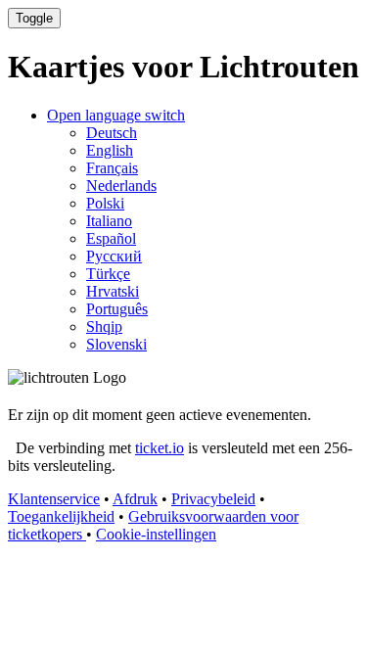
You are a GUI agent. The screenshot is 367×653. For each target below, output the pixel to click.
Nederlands (121, 185)
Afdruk (135, 498)
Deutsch (111, 132)
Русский (114, 256)
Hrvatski (112, 291)
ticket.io (159, 448)
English (109, 150)
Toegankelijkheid (61, 516)
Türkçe (108, 273)
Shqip (104, 326)
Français (112, 168)
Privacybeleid (213, 498)
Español (111, 238)
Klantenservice (54, 498)
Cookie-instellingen (156, 534)
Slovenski (116, 344)
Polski (105, 203)
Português (117, 309)
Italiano (109, 220)
